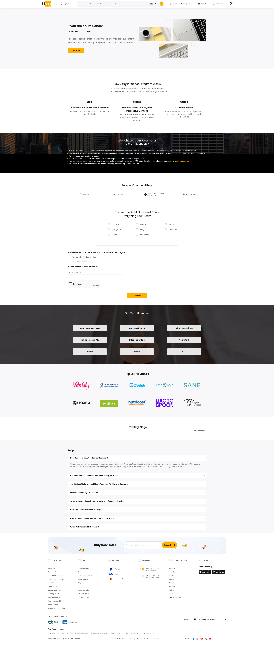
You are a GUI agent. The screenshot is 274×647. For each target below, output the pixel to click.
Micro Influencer (54, 597)
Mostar (171, 583)
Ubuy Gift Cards (84, 597)
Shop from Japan (81, 633)
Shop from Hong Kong (99, 633)
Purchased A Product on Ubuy (84, 257)
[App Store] (205, 572)
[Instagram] (197, 639)
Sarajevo (171, 568)
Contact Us (52, 572)
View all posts (199, 431)
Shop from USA (53, 633)
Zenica (171, 579)
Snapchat (144, 234)
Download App (83, 568)
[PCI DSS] (53, 622)
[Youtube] (202, 639)
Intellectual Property (56, 579)
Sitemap (51, 583)
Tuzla (170, 575)
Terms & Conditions (119, 639)
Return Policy (83, 579)
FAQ (79, 586)
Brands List (82, 572)
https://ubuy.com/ (181, 161)
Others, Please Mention (81, 261)
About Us (51, 568)
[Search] (161, 4)
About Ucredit (83, 590)
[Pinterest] (210, 639)
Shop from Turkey (148, 633)
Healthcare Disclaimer (56, 608)
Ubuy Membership (55, 601)
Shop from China (132, 633)
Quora (143, 224)
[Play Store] (218, 572)
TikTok (114, 234)
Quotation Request (55, 575)
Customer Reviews (85, 575)
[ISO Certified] (68, 622)
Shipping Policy (53, 594)
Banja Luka (172, 572)
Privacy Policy (135, 639)
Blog (142, 229)
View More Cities (175, 597)
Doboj (170, 594)
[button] (181, 4)
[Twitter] (206, 639)
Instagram (116, 229)
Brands (144, 374)
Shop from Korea (116, 633)
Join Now (75, 50)
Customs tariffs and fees (57, 590)
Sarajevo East (173, 586)
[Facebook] (193, 639)
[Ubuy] (46, 3)
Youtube (115, 224)
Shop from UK (66, 633)
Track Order (52, 586)
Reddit (171, 224)
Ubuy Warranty (53, 605)
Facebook (173, 229)
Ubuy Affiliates (83, 594)
